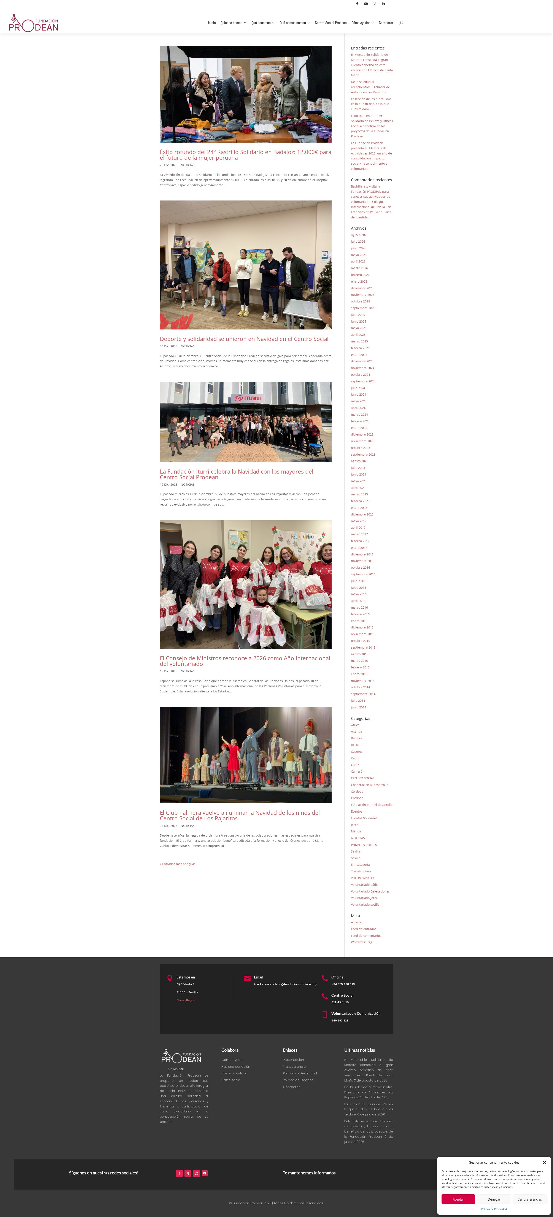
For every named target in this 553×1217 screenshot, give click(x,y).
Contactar (386, 22)
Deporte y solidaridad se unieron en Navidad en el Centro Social (244, 339)
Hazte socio (230, 1080)
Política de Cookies (298, 1080)
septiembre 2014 (363, 694)
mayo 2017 (359, 521)
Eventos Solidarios (364, 818)
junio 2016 (358, 587)
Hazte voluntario (234, 1073)
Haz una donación (235, 1066)
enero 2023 (359, 508)
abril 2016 (358, 601)
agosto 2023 (359, 461)
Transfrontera (361, 871)
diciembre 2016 (362, 554)
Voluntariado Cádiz (364, 885)
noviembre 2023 (362, 441)
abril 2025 (358, 334)
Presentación (293, 1059)
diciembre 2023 (362, 434)
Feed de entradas (363, 929)
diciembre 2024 (362, 361)
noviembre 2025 (362, 295)
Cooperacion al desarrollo (369, 785)
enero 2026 (359, 281)
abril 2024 (358, 408)
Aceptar (458, 1199)
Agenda (356, 731)
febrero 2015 (360, 667)
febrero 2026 (360, 275)
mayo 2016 (359, 594)
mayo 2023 (359, 481)
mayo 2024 (359, 401)
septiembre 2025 (363, 308)
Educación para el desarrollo (372, 805)
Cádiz (355, 758)
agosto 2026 (359, 235)
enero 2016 (359, 621)
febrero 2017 (360, 541)
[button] (544, 1162)
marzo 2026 (359, 268)
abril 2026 (358, 261)
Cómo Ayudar (360, 22)
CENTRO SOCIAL (362, 778)
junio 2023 (358, 474)
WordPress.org (361, 942)
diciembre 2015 (362, 627)
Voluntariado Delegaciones (370, 891)
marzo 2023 (359, 494)
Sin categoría (360, 864)
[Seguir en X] (187, 1173)
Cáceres (356, 751)
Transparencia (294, 1066)
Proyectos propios (364, 845)
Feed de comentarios (366, 936)
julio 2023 (358, 468)
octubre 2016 (360, 567)
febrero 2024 (360, 421)
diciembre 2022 (362, 514)
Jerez (354, 825)
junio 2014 (358, 707)
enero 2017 (359, 548)
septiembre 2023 (363, 454)
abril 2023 (358, 488)
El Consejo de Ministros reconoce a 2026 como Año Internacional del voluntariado (245, 661)
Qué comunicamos (293, 22)
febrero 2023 (360, 501)
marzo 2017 (359, 534)
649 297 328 (339, 1020)
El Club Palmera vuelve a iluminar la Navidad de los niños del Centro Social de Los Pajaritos (240, 815)
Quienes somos (231, 22)
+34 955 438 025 (343, 984)
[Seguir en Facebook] (357, 3)
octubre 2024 (360, 374)
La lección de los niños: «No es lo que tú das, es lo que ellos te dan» (371, 104)
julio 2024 (358, 388)
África (355, 725)
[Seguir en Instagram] (374, 3)
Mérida (356, 831)
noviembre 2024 (362, 368)
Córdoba (357, 791)
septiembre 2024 (363, 381)
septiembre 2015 (363, 647)
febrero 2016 (360, 614)
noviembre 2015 (362, 634)
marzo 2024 (359, 414)
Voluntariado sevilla (365, 904)
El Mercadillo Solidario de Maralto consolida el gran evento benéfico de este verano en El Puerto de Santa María (372, 64)
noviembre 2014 (362, 681)
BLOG (355, 745)
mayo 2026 (359, 255)
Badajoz (356, 738)
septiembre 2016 (363, 574)
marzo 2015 (359, 661)
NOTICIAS (188, 165)
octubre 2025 (360, 301)
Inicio (212, 22)
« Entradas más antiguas (177, 864)
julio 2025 (358, 315)
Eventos (356, 811)
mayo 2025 (359, 328)
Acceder (357, 922)
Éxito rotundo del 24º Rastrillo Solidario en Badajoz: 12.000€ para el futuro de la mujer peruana (245, 154)
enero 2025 (359, 355)
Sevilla (355, 851)
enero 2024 (359, 428)
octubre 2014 (360, 687)
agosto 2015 (359, 654)
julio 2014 (358, 700)
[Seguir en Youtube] (365, 3)
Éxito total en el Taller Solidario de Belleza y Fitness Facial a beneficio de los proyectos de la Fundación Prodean (372, 126)
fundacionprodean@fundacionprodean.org (285, 984)
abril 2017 (358, 527)
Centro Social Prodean (331, 22)
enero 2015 (359, 674)
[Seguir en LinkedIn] (383, 3)
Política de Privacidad (494, 1209)
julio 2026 (358, 241)
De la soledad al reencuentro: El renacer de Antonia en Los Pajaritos (370, 87)
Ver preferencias (530, 1199)
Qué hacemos (261, 22)
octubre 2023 (360, 448)
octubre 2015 (360, 641)
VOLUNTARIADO (362, 878)
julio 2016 (358, 581)
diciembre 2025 (362, 288)
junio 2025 (358, 321)
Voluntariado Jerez (364, 898)
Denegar (494, 1199)
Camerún (357, 771)
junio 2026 (358, 248)
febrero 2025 (360, 348)
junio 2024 (358, 394)
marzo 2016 (359, 607)
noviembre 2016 (362, 561)
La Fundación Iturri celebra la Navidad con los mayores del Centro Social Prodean (236, 474)
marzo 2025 (359, 341)
